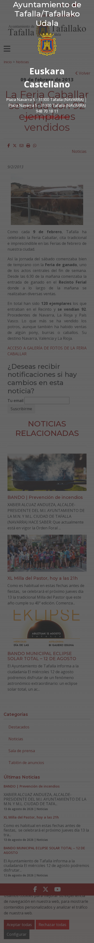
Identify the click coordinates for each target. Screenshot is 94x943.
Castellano (47, 84)
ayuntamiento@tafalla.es (47, 117)
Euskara (47, 71)
